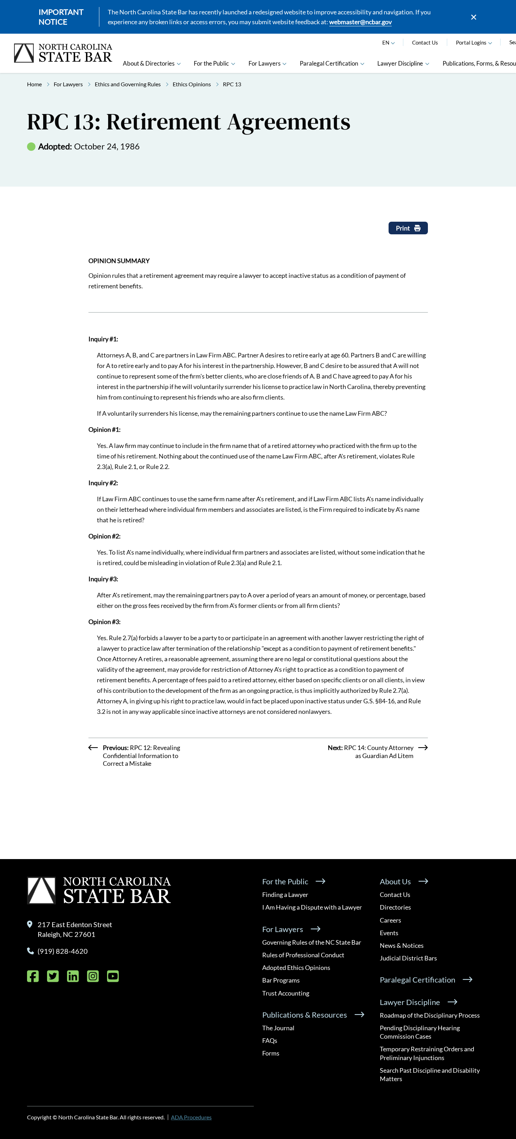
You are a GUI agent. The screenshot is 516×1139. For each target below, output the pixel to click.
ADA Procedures (191, 1117)
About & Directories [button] (148, 63)
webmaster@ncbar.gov (360, 22)
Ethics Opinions (192, 84)
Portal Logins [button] (471, 42)
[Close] (473, 17)
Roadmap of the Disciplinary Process (430, 1015)
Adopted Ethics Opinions (296, 967)
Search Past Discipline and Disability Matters (430, 1074)
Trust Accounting (285, 993)
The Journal (278, 1028)
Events (389, 933)
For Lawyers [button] (264, 63)
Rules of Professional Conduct (303, 955)
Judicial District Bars (408, 958)
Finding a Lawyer (285, 894)
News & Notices (402, 945)
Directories (395, 907)
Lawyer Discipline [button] (400, 63)
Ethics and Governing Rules (128, 84)
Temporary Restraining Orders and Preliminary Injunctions (427, 1053)
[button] (490, 42)
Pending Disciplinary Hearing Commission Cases (420, 1032)
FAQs (269, 1040)
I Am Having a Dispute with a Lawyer (312, 907)
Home (34, 84)
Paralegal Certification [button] (329, 63)
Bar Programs (281, 980)
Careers (390, 920)
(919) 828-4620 (63, 951)
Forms (270, 1053)
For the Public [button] (211, 63)
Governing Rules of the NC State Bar (311, 942)
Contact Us (425, 42)
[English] (393, 42)
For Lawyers (68, 84)
